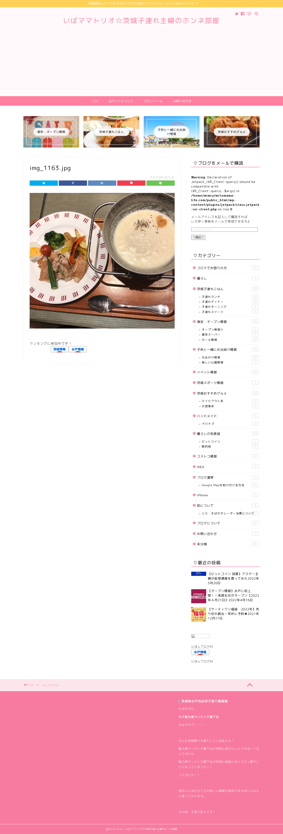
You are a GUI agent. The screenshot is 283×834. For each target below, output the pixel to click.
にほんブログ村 (202, 647)
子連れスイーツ (229, 312)
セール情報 (229, 340)
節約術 (229, 446)
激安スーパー (229, 334)
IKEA (226, 467)
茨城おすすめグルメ (227, 393)
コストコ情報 (226, 456)
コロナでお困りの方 (226, 268)
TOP (95, 101)
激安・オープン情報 (227, 322)
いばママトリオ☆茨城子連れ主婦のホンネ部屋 (141, 20)
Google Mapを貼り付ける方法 (229, 485)
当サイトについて (121, 101)
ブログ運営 (226, 477)
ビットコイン (229, 441)
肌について (226, 505)
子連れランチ (229, 297)
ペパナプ (229, 424)
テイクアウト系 (229, 401)
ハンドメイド (226, 416)
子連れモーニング (229, 307)
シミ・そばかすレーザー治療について (229, 513)
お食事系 (229, 406)
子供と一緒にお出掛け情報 (227, 349)
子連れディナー (229, 302)
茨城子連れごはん (227, 289)
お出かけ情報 (229, 357)
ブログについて (226, 523)
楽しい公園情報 (229, 362)
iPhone (226, 495)
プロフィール (153, 101)
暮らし (226, 278)
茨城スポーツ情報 (226, 383)
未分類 (227, 544)
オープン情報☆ (229, 329)
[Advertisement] (141, 65)
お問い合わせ (182, 101)
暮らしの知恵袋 (227, 434)
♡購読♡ (198, 237)
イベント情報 (227, 372)
